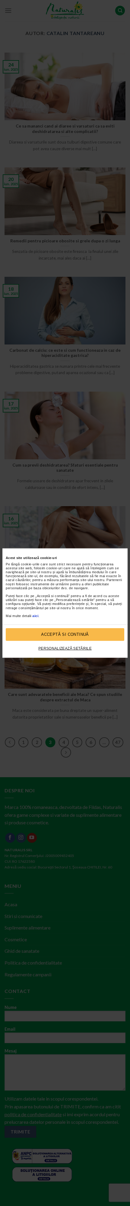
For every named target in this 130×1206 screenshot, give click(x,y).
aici (35, 616)
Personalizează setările (65, 648)
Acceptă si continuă (65, 634)
